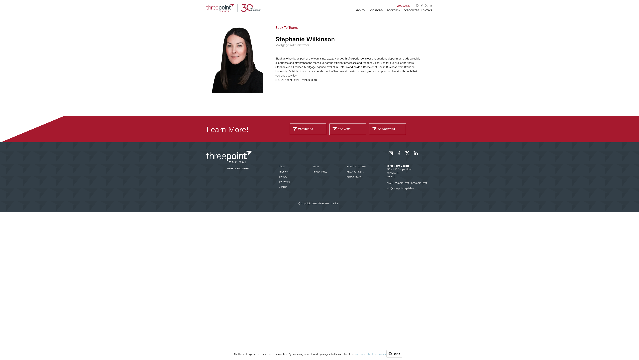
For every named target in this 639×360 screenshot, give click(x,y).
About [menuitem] (359, 10)
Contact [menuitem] (426, 10)
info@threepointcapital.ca (400, 188)
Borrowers (284, 181)
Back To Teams (287, 27)
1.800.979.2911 (404, 6)
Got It (396, 354)
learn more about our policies (370, 354)
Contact (283, 186)
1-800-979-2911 (419, 183)
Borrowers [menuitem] (411, 10)
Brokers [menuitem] (393, 10)
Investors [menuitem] (375, 10)
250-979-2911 (402, 183)
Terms (316, 166)
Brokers (283, 176)
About (282, 166)
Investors (284, 171)
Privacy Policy (320, 171)
